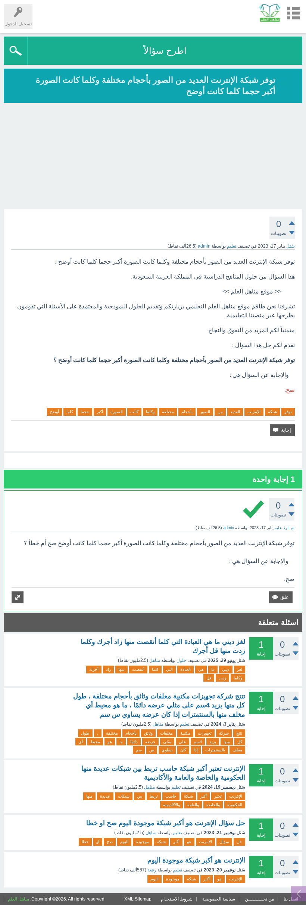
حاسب (171, 796)
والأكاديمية (171, 804)
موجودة (142, 841)
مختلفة (168, 411)
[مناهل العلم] (270, 13)
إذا (196, 750)
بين (139, 796)
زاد (108, 669)
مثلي (167, 741)
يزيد (212, 741)
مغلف (237, 750)
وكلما (150, 411)
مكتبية (185, 733)
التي (169, 669)
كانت (134, 411)
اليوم (124, 841)
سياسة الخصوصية (218, 899)
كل (239, 741)
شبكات (123, 796)
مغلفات (166, 733)
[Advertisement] (153, 157)
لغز (239, 669)
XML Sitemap (138, 899)
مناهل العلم (18, 899)
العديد (235, 411)
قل (208, 678)
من (220, 411)
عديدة (105, 796)
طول (85, 733)
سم (139, 750)
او (97, 841)
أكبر (100, 411)
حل (239, 841)
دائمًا (134, 741)
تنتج (239, 733)
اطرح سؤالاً (165, 50)
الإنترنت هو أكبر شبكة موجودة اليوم (196, 860)
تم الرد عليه (284, 527)
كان (183, 750)
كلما (69, 411)
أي (80, 741)
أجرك (94, 669)
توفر (288, 411)
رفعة (151, 870)
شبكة (272, 411)
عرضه (150, 741)
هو (109, 741)
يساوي (167, 750)
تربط (154, 796)
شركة (224, 733)
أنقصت (138, 669)
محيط (95, 741)
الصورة (116, 411)
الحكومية (234, 804)
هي (201, 669)
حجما (85, 411)
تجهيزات (205, 733)
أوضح (54, 411)
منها (121, 669)
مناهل (154, 660)
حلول (181, 660)
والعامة (193, 804)
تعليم (231, 246)
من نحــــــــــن (259, 899)
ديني (226, 669)
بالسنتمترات (215, 750)
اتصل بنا (291, 899)
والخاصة (213, 804)
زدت (222, 678)
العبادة (185, 669)
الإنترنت (253, 411)
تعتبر (218, 796)
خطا (85, 841)
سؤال (224, 841)
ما (213, 669)
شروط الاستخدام (177, 899)
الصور (205, 411)
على (182, 741)
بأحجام (187, 411)
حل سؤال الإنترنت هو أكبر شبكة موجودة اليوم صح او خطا (165, 823)
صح (110, 841)
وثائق (148, 733)
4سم (198, 741)
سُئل (290, 246)
